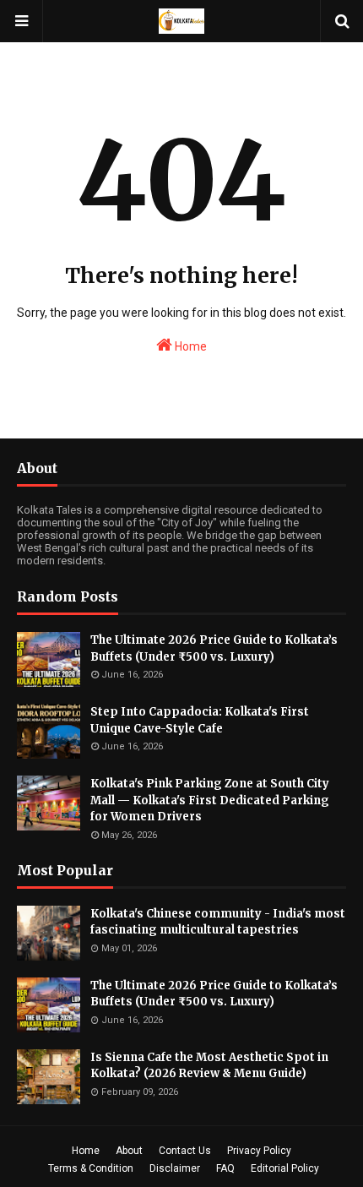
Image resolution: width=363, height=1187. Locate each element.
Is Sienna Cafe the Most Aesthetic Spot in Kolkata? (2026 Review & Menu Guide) (209, 1065)
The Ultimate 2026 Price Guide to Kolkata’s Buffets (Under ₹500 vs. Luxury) (214, 648)
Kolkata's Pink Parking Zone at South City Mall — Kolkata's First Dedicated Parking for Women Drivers (209, 800)
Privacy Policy (259, 1151)
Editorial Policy (285, 1168)
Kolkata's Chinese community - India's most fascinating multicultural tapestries (217, 922)
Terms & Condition (90, 1168)
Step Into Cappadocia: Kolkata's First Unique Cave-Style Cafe (199, 720)
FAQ (225, 1168)
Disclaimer (174, 1168)
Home (189, 346)
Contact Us (185, 1151)
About (129, 1151)
